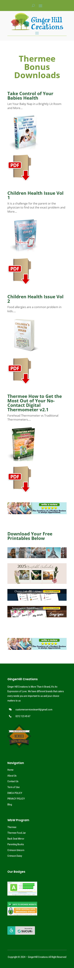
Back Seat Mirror (15, 838)
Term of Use (13, 787)
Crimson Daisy (14, 855)
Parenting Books (15, 844)
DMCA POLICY (14, 793)
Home (10, 769)
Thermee (11, 827)
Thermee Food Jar (16, 832)
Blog (9, 804)
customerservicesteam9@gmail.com (33, 709)
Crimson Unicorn (15, 850)
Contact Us (12, 781)
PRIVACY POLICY (16, 798)
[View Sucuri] (21, 933)
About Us (12, 775)
